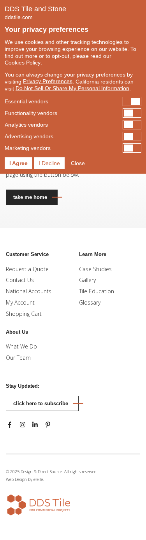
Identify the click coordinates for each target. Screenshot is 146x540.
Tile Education (96, 291)
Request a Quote (27, 269)
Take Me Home (30, 197)
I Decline (49, 163)
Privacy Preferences (47, 81)
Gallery (87, 280)
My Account (20, 302)
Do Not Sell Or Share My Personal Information (72, 88)
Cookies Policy (22, 62)
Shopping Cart (24, 313)
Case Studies (95, 269)
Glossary (89, 302)
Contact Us (20, 280)
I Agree (18, 163)
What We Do (21, 346)
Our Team (18, 357)
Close (78, 163)
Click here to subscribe (40, 403)
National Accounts (28, 291)
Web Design (16, 479)
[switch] (73, 101)
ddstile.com (19, 17)
